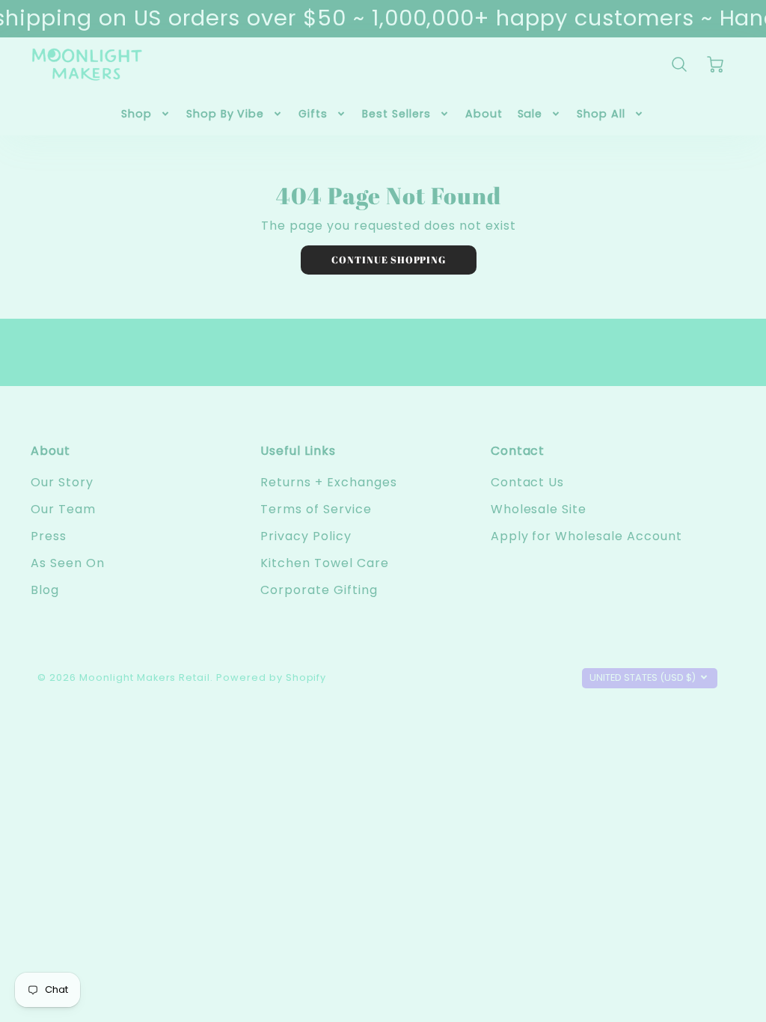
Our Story (62, 482)
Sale (530, 113)
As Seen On (68, 563)
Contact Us (528, 482)
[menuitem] (146, 114)
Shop (136, 113)
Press (49, 536)
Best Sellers (396, 113)
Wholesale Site (538, 509)
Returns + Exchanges (328, 482)
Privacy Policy (305, 536)
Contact (518, 450)
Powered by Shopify (271, 677)
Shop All (601, 113)
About (484, 113)
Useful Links (298, 450)
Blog (45, 590)
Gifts (313, 113)
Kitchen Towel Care (324, 563)
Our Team (63, 509)
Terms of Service (315, 509)
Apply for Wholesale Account (586, 536)
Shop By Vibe (225, 113)
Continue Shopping (388, 259)
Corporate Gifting (318, 590)
